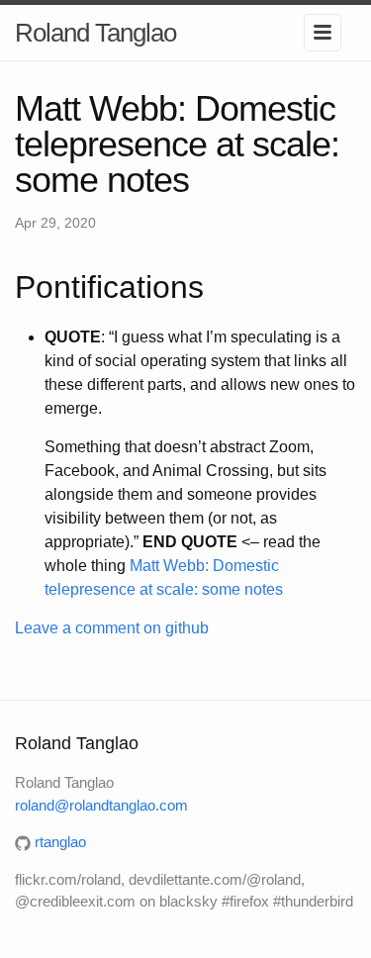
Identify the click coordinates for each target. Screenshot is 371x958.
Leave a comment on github (112, 628)
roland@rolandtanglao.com (101, 805)
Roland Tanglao (95, 33)
